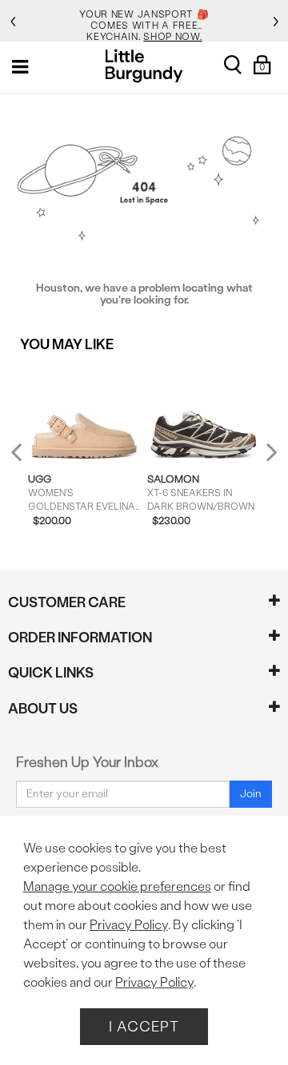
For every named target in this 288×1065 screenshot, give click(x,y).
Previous (27, 458)
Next (268, 452)
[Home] (144, 66)
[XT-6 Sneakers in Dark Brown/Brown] (203, 412)
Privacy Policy (129, 924)
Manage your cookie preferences (117, 886)
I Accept (144, 1026)
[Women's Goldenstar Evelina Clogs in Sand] (84, 412)
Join (251, 794)
